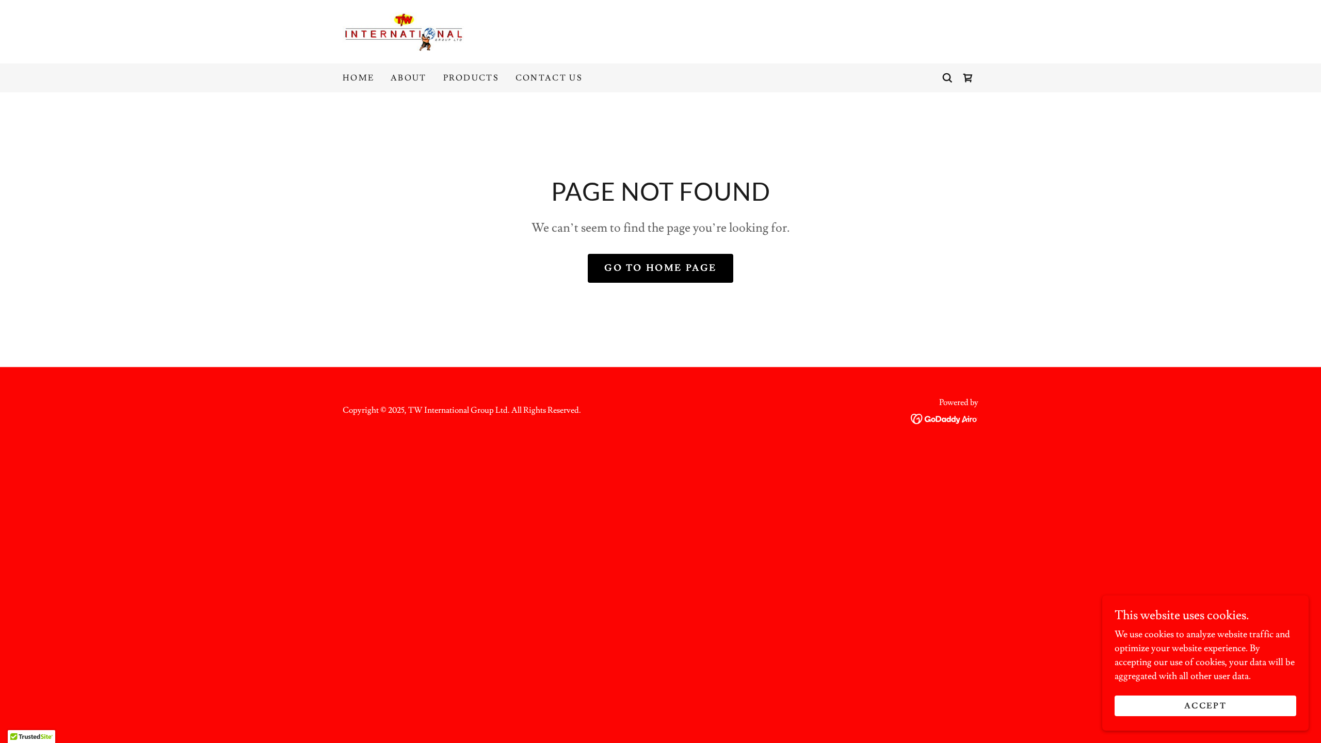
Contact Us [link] (549, 78)
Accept (1205, 706)
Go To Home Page (660, 268)
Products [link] (471, 78)
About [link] (408, 78)
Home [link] (358, 78)
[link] (404, 30)
